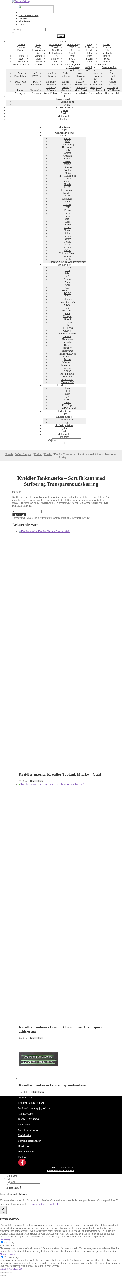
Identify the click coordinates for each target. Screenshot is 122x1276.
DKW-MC (20, 81)
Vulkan (106, 61)
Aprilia (50, 73)
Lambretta (107, 53)
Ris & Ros (23, 1146)
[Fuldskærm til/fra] (4, 1272)
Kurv (21, 24)
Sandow (55, 58)
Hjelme (64, 110)
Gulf (112, 76)
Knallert (38, 454)
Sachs (38, 58)
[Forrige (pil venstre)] (1, 1275)
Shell (112, 73)
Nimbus (96, 90)
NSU (55, 56)
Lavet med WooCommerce (60, 1170)
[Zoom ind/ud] (1, 1272)
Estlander (89, 47)
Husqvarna (95, 87)
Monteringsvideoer (64, 132)
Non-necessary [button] (7, 1254)
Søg (14, 29)
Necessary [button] (5, 1239)
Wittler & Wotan (21, 64)
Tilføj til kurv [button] (36, 781)
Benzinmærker (109, 67)
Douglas (50, 81)
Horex (65, 87)
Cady (89, 44)
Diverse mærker (64, 99)
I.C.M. (106, 50)
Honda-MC (96, 84)
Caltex (112, 81)
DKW (72, 47)
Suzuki (21, 61)
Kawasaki (35, 90)
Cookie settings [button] (38, 1204)
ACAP (88, 67)
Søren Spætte (67, 101)
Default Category (23, 454)
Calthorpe (66, 76)
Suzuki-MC (81, 93)
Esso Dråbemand (112, 90)
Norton (35, 93)
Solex (107, 58)
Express (21, 50)
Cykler (64, 113)
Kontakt (23, 18)
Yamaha (55, 64)
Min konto (11, 1175)
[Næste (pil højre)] (4, 1275)
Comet (106, 44)
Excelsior (80, 81)
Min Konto (24, 21)
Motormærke (64, 116)
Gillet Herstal (20, 84)
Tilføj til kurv (19, 515)
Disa (35, 81)
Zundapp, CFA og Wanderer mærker (72, 67)
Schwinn (65, 93)
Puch (89, 56)
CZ (95, 78)
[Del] (7, 1272)
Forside (9, 454)
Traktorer (64, 119)
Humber (81, 87)
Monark (38, 56)
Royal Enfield (51, 93)
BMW (35, 76)
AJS (35, 73)
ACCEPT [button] (55, 1204)
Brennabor (72, 44)
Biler (64, 96)
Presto (72, 56)
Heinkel (66, 84)
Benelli (21, 44)
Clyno (96, 76)
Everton (107, 47)
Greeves (35, 84)
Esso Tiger (112, 87)
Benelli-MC (20, 76)
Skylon (89, 58)
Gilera (72, 50)
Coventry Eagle (80, 77)
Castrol (112, 84)
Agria (67, 104)
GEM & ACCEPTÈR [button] (11, 1268)
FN (95, 81)
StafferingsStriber (64, 107)
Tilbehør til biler (113, 93)
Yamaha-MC (95, 93)
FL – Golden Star (38, 51)
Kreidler (72, 53)
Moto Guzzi (81, 90)
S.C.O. (72, 58)
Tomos (55, 61)
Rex (21, 58)
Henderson (80, 84)
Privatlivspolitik (26, 1151)
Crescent (21, 47)
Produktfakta (24, 1135)
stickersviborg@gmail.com (37, 1108)
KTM (90, 53)
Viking (89, 61)
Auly (95, 73)
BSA (50, 76)
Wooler (38, 64)
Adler (20, 73)
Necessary (9, 1242)
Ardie (65, 73)
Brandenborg (55, 44)
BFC (38, 44)
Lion (21, 56)
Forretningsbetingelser (29, 1140)
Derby (38, 47)
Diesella (55, 47)
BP (112, 78)
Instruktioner (55, 53)
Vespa (73, 61)
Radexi (106, 56)
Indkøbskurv (13, 1187)
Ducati (65, 81)
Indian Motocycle (20, 92)
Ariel (80, 73)
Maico (50, 90)
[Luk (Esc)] (11, 1272)
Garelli (55, 50)
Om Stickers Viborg (29, 15)
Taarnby (38, 61)
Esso (109, 70)
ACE (88, 70)
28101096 (28, 1113)
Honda (89, 50)
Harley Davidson (50, 86)
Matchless (66, 90)
